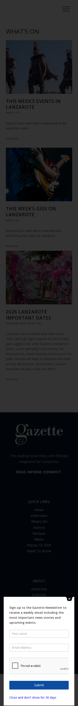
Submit (39, 685)
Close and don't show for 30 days (32, 697)
